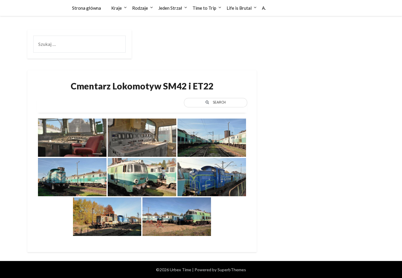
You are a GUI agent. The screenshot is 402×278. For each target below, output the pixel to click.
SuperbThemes (231, 269)
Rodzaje (140, 8)
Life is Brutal (239, 8)
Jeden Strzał (170, 8)
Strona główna (86, 8)
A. (264, 8)
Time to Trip (204, 8)
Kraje (116, 8)
